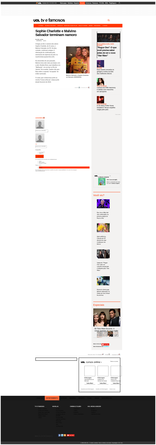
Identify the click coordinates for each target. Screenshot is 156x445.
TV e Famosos (53, 20)
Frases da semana (43, 410)
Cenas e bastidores (79, 414)
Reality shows (83, 25)
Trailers (75, 410)
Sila (57, 424)
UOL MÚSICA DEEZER (94, 406)
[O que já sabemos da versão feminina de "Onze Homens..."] (105, 336)
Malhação (58, 421)
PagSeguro (112, 3)
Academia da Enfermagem (87, 389)
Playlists (93, 412)
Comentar (39, 156)
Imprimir (76, 87)
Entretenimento (52, 398)
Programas (94, 410)
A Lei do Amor (59, 410)
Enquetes (76, 412)
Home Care (112, 389)
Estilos (93, 408)
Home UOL (40, 398)
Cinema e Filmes (75, 406)
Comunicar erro (84, 87)
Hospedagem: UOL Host (117, 442)
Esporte (76, 3)
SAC (56, 3)
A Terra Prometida (60, 412)
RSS (65, 435)
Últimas (41, 25)
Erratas (106, 354)
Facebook (41, 152)
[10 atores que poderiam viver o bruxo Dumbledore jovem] (115, 336)
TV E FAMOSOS (39, 406)
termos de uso (54, 159)
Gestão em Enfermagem (102, 389)
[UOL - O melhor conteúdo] (38, 3)
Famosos (95, 3)
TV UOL (101, 3)
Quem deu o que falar (70, 25)
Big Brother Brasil (43, 414)
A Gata (58, 408)
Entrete (82, 3)
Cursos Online (103, 174)
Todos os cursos (114, 361)
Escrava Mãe (59, 417)
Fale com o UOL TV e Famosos (95, 354)
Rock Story (59, 422)
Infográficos (77, 408)
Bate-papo (63, 3)
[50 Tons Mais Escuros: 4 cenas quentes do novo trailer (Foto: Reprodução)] (110, 336)
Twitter (40, 153)
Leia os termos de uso (40, 170)
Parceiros (97, 25)
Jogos (97, 398)
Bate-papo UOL (107, 398)
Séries (91, 25)
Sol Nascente (59, 426)
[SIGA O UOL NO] (105, 345)
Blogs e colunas (50, 25)
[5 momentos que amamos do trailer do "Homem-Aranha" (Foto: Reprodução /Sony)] (99, 336)
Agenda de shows (95, 414)
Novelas (60, 25)
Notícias (70, 3)
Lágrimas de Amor (60, 419)
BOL (106, 3)
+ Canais (104, 25)
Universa (88, 3)
